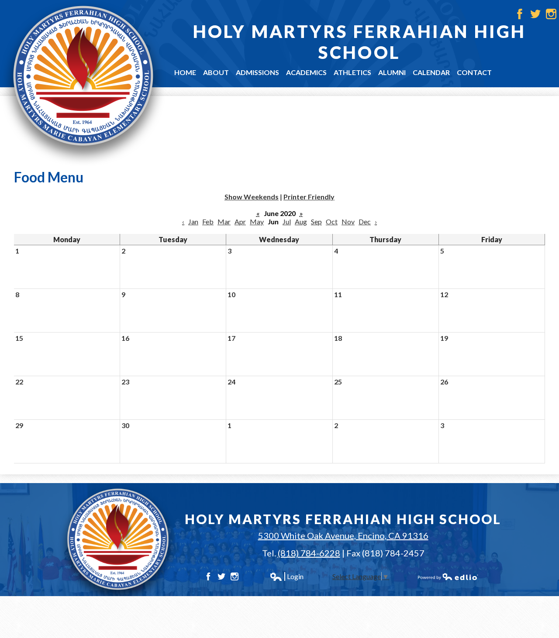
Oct (332, 221)
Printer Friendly (309, 196)
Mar (224, 221)
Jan (193, 221)
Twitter (535, 14)
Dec (365, 221)
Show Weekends (251, 196)
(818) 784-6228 (309, 553)
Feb (208, 221)
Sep (316, 221)
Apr (240, 221)
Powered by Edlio (448, 576)
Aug (301, 221)
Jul (287, 221)
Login (286, 576)
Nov (348, 221)
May (257, 221)
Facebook (519, 14)
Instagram (551, 14)
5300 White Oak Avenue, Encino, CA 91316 (343, 535)
